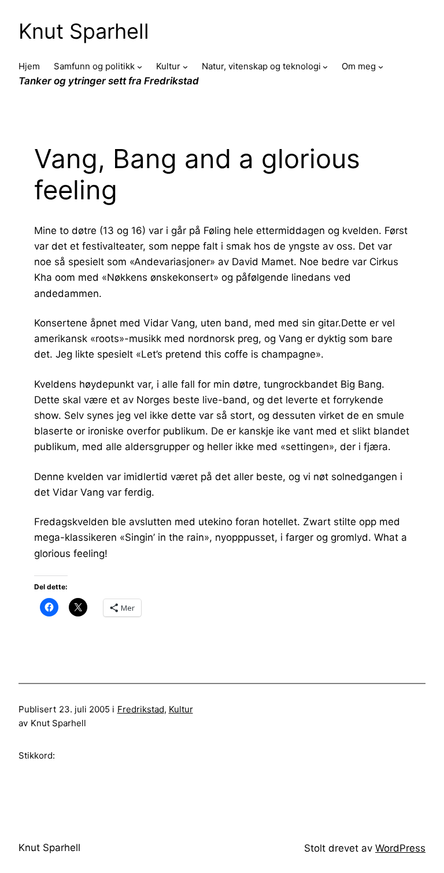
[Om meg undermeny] (380, 66)
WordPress (400, 848)
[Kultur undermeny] (185, 66)
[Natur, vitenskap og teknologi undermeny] (325, 66)
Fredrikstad (140, 709)
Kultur (181, 709)
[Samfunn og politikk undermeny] (139, 66)
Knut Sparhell (83, 31)
